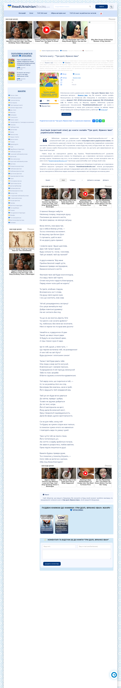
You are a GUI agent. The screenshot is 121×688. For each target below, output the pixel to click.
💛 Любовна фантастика (16, 171)
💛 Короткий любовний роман (18, 161)
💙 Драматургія (13, 144)
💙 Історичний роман (15, 198)
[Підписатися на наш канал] (101, 13)
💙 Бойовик (12, 222)
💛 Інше (10, 146)
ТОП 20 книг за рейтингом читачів (83, 13)
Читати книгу (66, 114)
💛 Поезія (11, 142)
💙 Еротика (11, 164)
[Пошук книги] (90, 6)
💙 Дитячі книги (13, 139)
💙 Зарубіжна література (16, 149)
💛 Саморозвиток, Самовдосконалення (21, 122)
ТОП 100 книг (42, 13)
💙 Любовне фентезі (15, 168)
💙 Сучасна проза (14, 100)
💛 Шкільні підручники (15, 107)
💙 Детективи (12, 129)
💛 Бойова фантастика (15, 191)
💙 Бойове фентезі (14, 188)
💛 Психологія (12, 117)
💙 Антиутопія (12, 193)
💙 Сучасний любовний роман (18, 154)
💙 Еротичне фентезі (15, 173)
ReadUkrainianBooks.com (58, 161)
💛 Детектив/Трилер (14, 186)
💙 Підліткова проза (14, 183)
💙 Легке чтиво (13, 95)
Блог (31, 13)
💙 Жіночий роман (14, 159)
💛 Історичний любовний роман (18, 195)
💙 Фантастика (13, 134)
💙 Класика (11, 124)
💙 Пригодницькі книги (15, 105)
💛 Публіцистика (13, 127)
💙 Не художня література (16, 213)
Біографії (22, 13)
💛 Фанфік (11, 215)
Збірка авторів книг (58, 13)
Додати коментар (52, 564)
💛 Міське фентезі (14, 200)
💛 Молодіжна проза (15, 181)
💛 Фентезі (11, 112)
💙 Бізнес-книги (13, 120)
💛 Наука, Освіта (13, 137)
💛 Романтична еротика (16, 166)
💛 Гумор (11, 132)
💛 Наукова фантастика (15, 176)
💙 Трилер (11, 203)
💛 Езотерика (12, 102)
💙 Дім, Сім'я (12, 110)
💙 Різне (11, 178)
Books (31, 6)
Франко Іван (49, 62)
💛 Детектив (12, 156)
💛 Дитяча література (15, 205)
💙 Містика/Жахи (13, 208)
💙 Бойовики (12, 115)
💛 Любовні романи (14, 98)
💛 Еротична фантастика (16, 220)
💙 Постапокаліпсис (14, 217)
